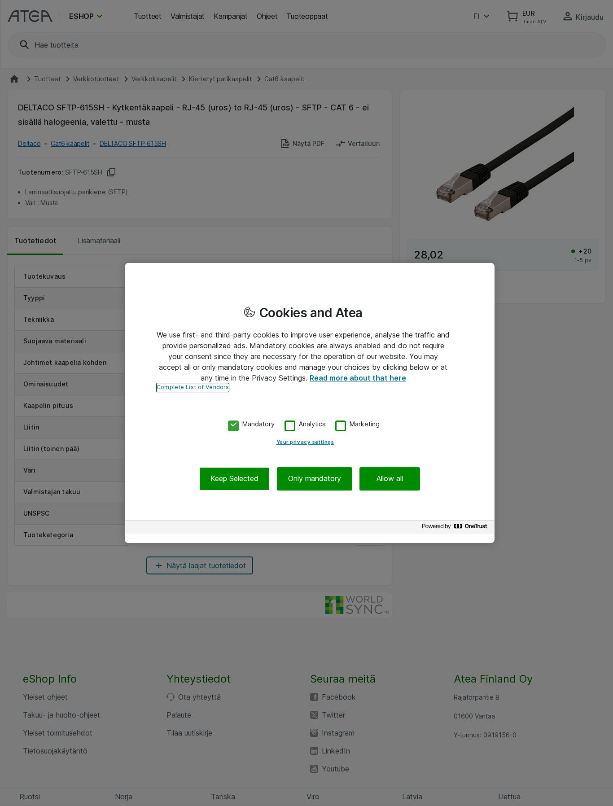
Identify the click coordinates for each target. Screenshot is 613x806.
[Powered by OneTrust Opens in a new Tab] (456, 528)
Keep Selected (234, 478)
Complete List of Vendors (193, 387)
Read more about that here (358, 377)
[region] (310, 403)
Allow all (390, 478)
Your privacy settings (305, 442)
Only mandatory (314, 478)
